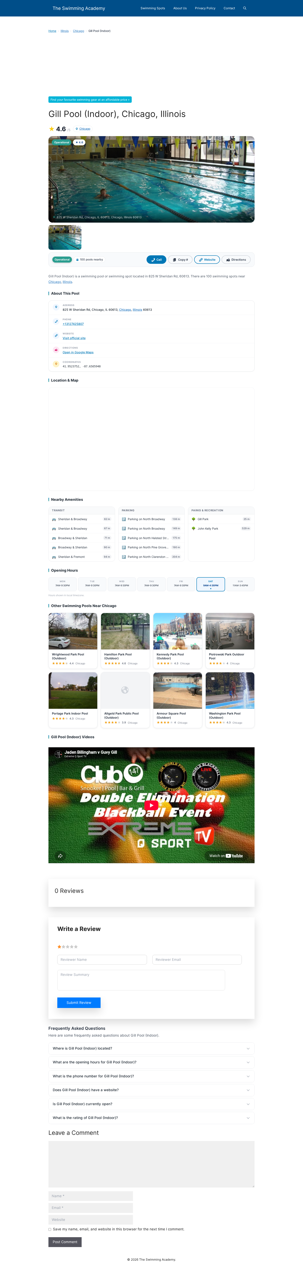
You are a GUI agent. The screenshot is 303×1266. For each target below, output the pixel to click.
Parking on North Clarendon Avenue (148, 556)
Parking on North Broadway (146, 519)
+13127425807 (73, 324)
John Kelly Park (208, 528)
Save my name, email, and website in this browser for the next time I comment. (118, 1229)
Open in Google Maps (78, 352)
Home (52, 31)
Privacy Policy (205, 8)
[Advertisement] (151, 66)
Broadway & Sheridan (72, 538)
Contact (229, 8)
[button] (244, 8)
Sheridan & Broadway (72, 519)
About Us (180, 8)
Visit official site (74, 338)
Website (209, 259)
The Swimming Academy (79, 8)
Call (159, 259)
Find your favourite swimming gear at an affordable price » (90, 99)
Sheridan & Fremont (71, 556)
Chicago (78, 31)
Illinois (65, 31)
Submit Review (79, 1003)
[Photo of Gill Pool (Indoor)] (151, 179)
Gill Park (203, 519)
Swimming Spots (153, 8)
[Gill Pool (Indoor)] (64, 237)
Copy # (183, 259)
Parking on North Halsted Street (148, 538)
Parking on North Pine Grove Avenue (148, 547)
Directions (238, 259)
